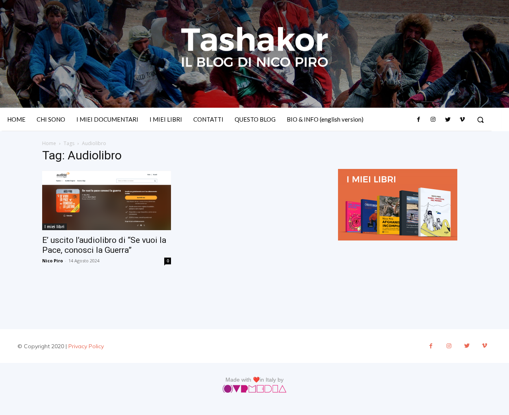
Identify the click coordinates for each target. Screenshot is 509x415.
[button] (480, 120)
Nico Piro (52, 261)
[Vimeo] (462, 119)
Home (49, 143)
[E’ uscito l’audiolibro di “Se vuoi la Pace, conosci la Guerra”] (106, 200)
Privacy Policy (86, 346)
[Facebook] (419, 119)
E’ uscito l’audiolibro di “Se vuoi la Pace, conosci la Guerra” (104, 245)
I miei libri (54, 226)
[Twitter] (447, 119)
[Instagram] (433, 119)
